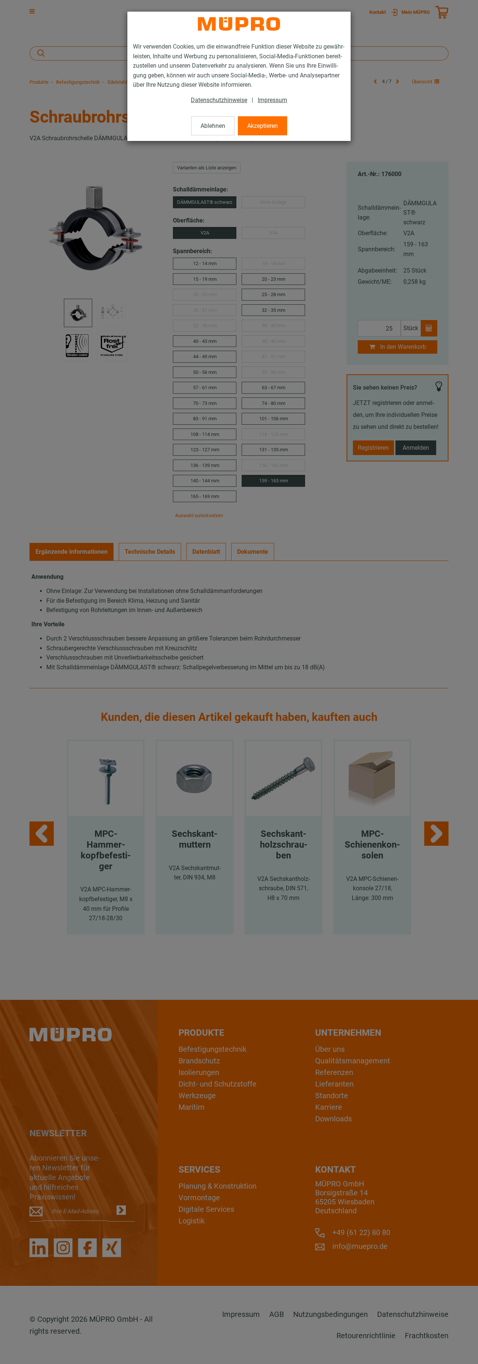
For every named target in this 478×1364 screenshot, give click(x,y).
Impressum (272, 100)
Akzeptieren (262, 125)
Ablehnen (213, 125)
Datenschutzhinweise (219, 100)
